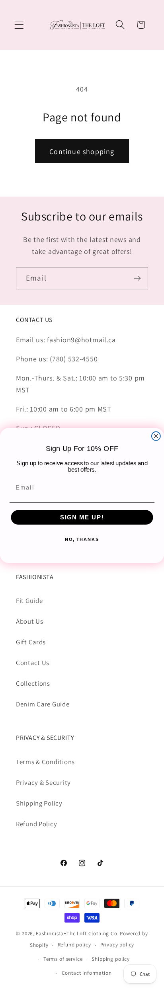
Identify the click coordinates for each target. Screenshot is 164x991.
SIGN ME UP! (82, 517)
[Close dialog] (156, 436)
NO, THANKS (82, 539)
